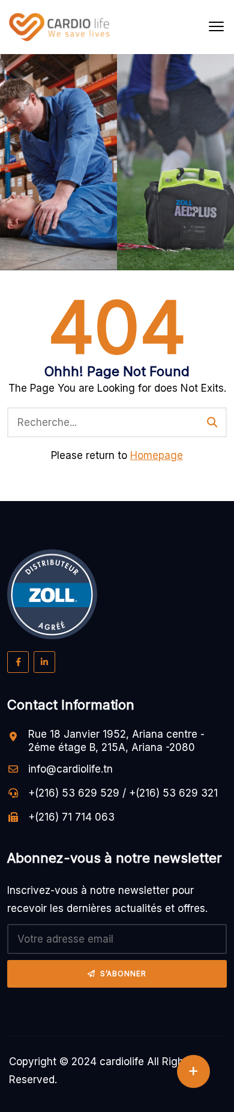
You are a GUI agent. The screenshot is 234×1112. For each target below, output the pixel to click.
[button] (216, 27)
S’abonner (123, 973)
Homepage (156, 455)
